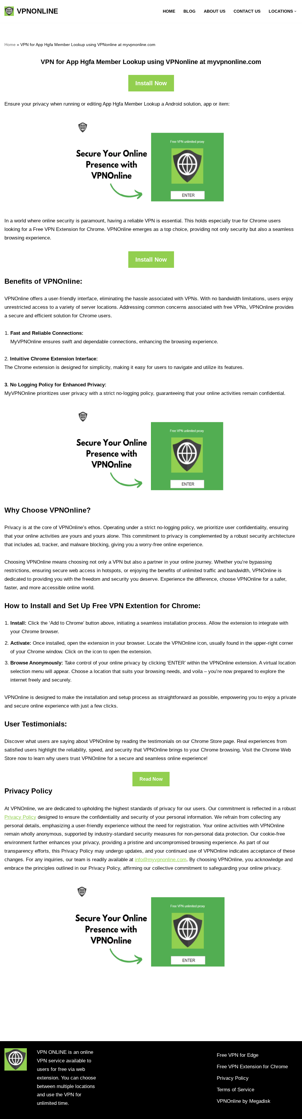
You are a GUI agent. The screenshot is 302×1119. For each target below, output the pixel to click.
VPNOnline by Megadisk (243, 1101)
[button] (295, 11)
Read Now (151, 779)
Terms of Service (235, 1089)
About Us (214, 11)
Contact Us (247, 11)
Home (169, 11)
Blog (189, 11)
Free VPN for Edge (237, 1055)
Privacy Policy (20, 817)
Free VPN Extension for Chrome (252, 1066)
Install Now (151, 83)
